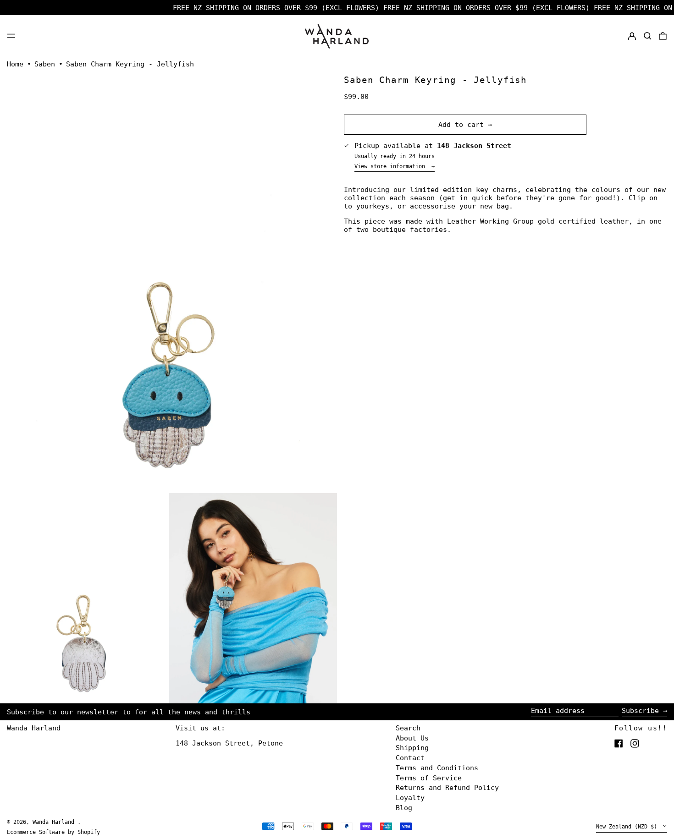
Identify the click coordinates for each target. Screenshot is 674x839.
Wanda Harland (34, 728)
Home (15, 64)
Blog (404, 808)
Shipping (412, 748)
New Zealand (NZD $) (628, 826)
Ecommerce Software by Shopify (53, 832)
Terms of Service (429, 778)
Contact (410, 758)
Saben (44, 64)
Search (408, 728)
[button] (647, 36)
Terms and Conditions (437, 768)
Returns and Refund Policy (447, 788)
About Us (412, 738)
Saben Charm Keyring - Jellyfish (130, 64)
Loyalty (410, 798)
